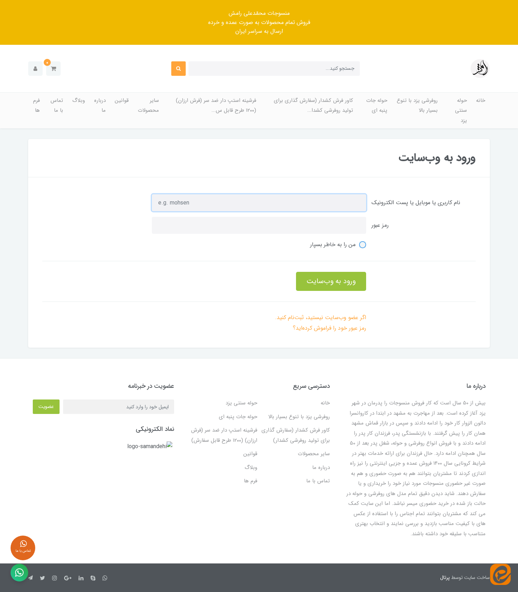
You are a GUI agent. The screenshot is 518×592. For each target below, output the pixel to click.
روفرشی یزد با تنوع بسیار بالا (417, 105)
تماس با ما (56, 105)
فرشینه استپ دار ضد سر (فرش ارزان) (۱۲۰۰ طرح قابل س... (216, 105)
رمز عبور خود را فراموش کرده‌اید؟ (329, 328)
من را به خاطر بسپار (333, 244)
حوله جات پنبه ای (376, 105)
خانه (480, 100)
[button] (53, 68)
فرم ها (36, 105)
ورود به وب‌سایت (331, 281)
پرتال (445, 577)
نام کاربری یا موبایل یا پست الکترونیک (415, 202)
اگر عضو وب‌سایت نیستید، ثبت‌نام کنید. (320, 317)
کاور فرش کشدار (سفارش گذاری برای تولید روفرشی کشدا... (313, 105)
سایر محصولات (148, 105)
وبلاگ (78, 100)
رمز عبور (380, 225)
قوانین (122, 100)
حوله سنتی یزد (461, 110)
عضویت (46, 406)
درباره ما (100, 105)
